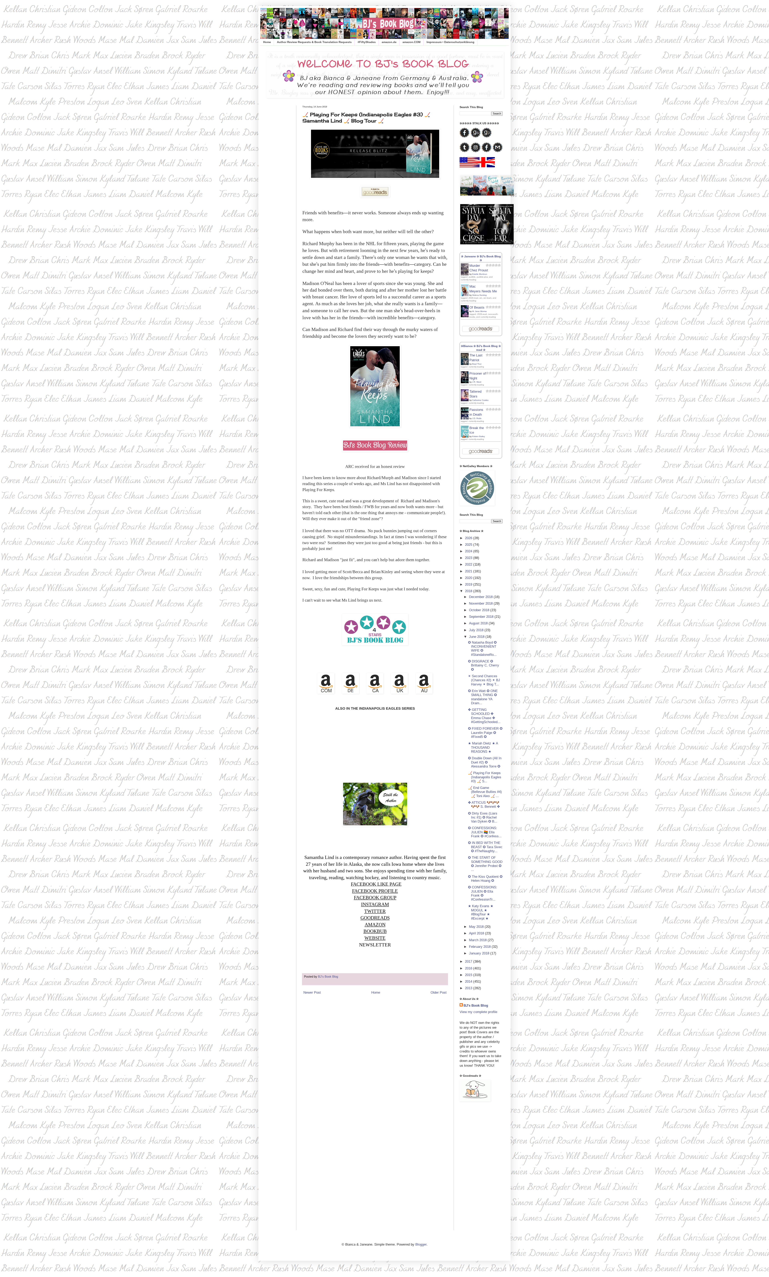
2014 (469, 981)
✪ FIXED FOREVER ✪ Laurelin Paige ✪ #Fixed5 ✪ (485, 733)
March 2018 (478, 940)
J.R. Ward (476, 382)
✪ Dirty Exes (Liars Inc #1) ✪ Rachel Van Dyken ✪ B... (482, 818)
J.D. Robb (476, 418)
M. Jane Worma (479, 311)
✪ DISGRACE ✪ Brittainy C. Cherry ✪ (483, 665)
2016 (469, 968)
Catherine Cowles (480, 400)
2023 (469, 558)
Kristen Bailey (478, 436)
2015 (469, 975)
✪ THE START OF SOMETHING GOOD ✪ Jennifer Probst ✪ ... (485, 864)
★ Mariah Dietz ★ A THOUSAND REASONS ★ (483, 747)
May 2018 (477, 927)
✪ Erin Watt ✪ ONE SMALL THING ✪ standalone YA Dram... (483, 697)
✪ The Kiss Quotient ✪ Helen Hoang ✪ (485, 879)
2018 (469, 591)
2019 (469, 584)
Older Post (439, 992)
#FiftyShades (367, 42)
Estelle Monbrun (479, 274)
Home (267, 42)
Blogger (421, 1244)
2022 (469, 564)
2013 (469, 988)
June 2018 (477, 637)
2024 (469, 551)
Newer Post (312, 992)
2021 (469, 571)
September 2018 (481, 617)
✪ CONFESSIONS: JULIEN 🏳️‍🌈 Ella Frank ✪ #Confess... (485, 832)
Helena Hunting (479, 295)
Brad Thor (476, 364)
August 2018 (479, 623)
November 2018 (481, 603)
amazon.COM (412, 42)
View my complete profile (478, 1012)
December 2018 (481, 597)
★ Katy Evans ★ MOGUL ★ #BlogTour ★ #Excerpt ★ (480, 912)
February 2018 (480, 947)
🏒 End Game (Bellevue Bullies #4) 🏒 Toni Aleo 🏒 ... (485, 792)
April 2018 (477, 933)
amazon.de (389, 42)
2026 (469, 538)
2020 (469, 578)
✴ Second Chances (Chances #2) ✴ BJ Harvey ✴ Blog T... (484, 680)
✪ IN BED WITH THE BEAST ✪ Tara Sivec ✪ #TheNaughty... (485, 847)
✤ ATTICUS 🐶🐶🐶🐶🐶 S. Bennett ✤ (484, 805)
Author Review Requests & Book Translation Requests (314, 42)
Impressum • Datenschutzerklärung (450, 42)
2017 (469, 961)
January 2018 (479, 953)
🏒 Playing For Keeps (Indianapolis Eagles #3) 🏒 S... (484, 777)
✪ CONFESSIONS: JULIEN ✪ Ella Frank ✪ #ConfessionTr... (482, 893)
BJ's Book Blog (476, 1005)
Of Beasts (476, 307)
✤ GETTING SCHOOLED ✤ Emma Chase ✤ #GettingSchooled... (484, 716)
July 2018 (476, 630)
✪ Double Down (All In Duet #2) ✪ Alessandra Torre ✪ (484, 762)
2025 (469, 545)
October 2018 (479, 610)
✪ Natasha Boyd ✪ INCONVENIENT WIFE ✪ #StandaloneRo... (482, 649)
